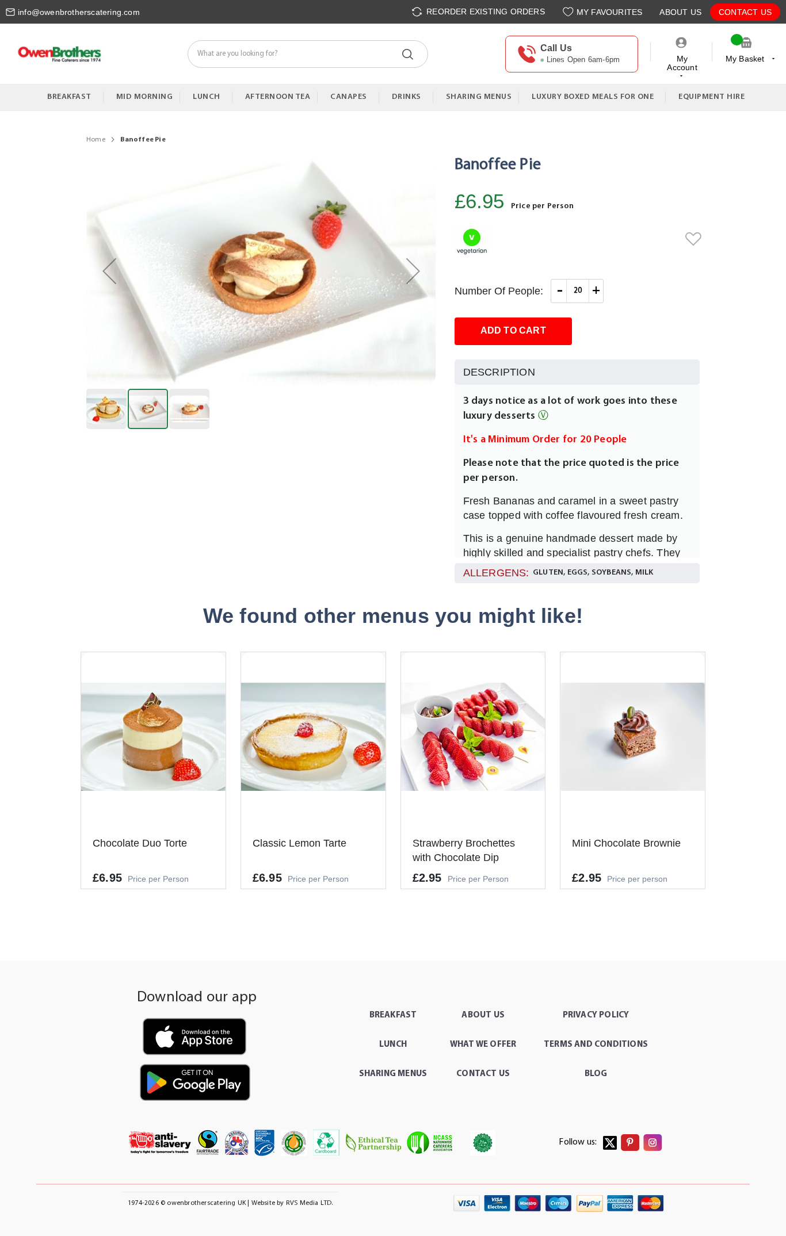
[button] (109, 271)
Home (95, 139)
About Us (680, 12)
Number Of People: (499, 291)
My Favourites (610, 12)
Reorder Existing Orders (484, 11)
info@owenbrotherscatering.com (79, 12)
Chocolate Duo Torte (140, 843)
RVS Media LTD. (309, 1203)
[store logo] (59, 54)
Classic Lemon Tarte (299, 843)
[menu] (393, 97)
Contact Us (745, 12)
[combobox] (308, 54)
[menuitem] (72, 97)
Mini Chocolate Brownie (626, 843)
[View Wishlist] (569, 12)
